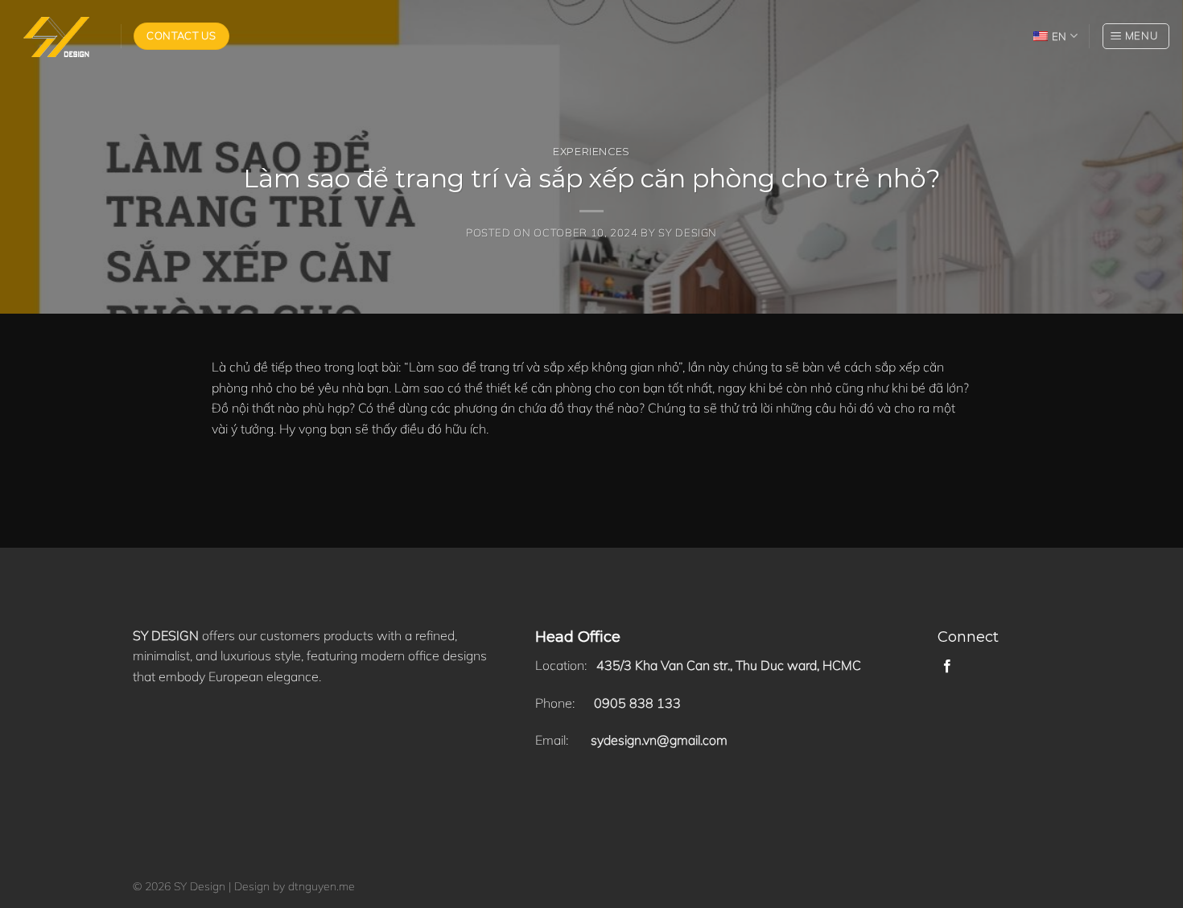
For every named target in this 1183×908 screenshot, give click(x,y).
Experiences (591, 152)
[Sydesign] (54, 36)
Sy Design (687, 232)
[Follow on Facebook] (947, 666)
